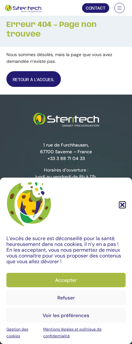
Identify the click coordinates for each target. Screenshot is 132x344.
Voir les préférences (66, 315)
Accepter (66, 280)
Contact (95, 8)
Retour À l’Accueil (33, 80)
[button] (122, 205)
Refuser (66, 298)
